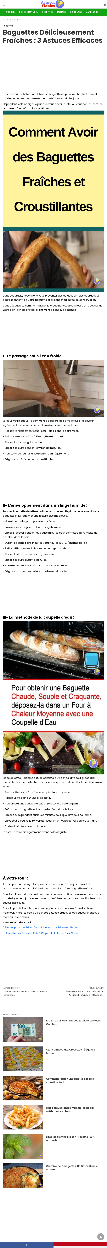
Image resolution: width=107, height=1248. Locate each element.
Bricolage (76, 12)
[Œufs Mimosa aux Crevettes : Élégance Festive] (23, 1058)
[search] (105, 5)
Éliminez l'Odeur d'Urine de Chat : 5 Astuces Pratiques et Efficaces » (85, 993)
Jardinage (92, 12)
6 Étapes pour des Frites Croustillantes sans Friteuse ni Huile (40, 927)
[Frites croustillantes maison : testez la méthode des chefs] (23, 1117)
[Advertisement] (53, 333)
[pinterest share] (80, 1244)
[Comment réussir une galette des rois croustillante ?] (23, 1088)
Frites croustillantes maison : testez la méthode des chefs (70, 1109)
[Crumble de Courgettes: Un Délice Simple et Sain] (23, 1175)
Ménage (61, 12)
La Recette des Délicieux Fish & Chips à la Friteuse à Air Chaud (41, 933)
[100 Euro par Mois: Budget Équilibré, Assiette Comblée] (23, 1029)
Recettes (47, 12)
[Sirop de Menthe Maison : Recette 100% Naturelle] (23, 1146)
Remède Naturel (28, 12)
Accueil (10, 12)
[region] (53, 67)
